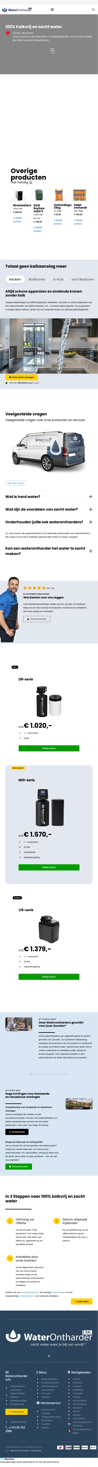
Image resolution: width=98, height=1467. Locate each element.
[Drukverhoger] (39, 1390)
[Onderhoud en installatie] (39, 1411)
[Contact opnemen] (7, 1422)
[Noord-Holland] (70, 1404)
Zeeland (76, 1415)
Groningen (78, 1393)
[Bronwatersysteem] (39, 1382)
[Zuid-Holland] (70, 1418)
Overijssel (77, 1408)
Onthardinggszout (49, 1386)
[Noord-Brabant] (70, 1400)
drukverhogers (59, 1292)
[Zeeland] (70, 1415)
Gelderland (78, 1390)
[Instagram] (49, 1356)
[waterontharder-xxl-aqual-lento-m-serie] (18, 108)
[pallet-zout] (79, 195)
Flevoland (77, 1382)
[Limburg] (70, 1397)
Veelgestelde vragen (51, 1417)
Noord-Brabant (80, 1400)
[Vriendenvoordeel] (7, 1400)
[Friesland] (70, 1386)
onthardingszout (27, 1296)
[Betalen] (39, 1427)
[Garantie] (39, 1424)
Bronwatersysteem (50, 1382)
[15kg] (59, 195)
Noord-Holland (80, 1404)
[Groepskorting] (7, 1404)
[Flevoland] (70, 1382)
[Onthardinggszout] (39, 1386)
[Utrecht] (70, 1411)
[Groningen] (70, 1393)
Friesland (77, 1386)
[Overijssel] (70, 1408)
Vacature (45, 1397)
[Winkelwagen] (93, 9)
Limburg (76, 1397)
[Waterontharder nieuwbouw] (7, 1388)
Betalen (45, 1427)
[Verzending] (39, 1420)
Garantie (45, 1424)
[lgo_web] (17, 10)
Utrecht (76, 1411)
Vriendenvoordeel (18, 1400)
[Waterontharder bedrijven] (7, 1395)
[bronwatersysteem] (18, 195)
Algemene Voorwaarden (20, 1451)
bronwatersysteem (30, 1292)
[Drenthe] (70, 1379)
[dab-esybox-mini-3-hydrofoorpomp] (39, 195)
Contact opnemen (18, 1422)
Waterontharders (49, 1379)
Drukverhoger (47, 1390)
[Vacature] (39, 1397)
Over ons (45, 1393)
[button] (61, 9)
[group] (49, 46)
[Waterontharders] (39, 1379)
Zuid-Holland (79, 1418)
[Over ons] (39, 1393)
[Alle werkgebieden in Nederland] (70, 1424)
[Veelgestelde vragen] (39, 1417)
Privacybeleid (36, 1451)
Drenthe (76, 1379)
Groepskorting (17, 1404)
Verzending (46, 1420)
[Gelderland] (70, 1390)
